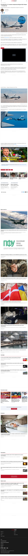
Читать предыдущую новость (4, 182)
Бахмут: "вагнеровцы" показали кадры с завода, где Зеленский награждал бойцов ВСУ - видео (15, 185)
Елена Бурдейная (6, 9)
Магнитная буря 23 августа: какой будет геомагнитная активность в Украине (12, 461)
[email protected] (7, 552)
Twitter (2, 165)
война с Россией (3, 169)
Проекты (2, 531)
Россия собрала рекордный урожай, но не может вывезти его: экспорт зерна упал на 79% (13, 350)
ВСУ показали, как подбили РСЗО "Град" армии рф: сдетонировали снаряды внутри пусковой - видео (5, 185)
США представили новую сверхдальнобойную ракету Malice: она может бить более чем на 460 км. (14, 230)
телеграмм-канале (20, 145)
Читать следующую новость (14, 182)
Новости (2, 533)
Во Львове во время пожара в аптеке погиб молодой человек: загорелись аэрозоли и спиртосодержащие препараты (13, 370)
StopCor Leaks (3, 481)
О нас (1, 539)
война (11, 169)
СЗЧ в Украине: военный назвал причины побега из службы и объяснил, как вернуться (14, 278)
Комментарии (4, 192)
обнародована (7, 37)
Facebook (25, 145)
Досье (1, 534)
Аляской (15, 144)
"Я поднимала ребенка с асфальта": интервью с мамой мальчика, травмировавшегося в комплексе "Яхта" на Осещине (14, 434)
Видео (15, 531)
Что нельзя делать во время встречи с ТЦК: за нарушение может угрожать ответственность (12, 455)
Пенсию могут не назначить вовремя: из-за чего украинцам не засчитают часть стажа (14, 254)
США (9, 169)
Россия (7, 169)
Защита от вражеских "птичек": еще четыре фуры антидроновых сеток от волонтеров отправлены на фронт (5, 400)
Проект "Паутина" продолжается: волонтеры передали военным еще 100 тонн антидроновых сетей (15, 400)
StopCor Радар (2, 536)
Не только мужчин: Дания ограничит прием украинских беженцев (11, 301)
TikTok (7, 165)
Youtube (25, 164)
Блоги (15, 533)
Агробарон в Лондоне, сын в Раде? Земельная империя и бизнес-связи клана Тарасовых (14, 496)
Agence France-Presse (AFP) (6, 168)
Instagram (4, 165)
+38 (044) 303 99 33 (14, 476)
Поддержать (14, 408)
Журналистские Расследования (5, 542)
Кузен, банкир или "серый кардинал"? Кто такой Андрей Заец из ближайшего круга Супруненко (13, 490)
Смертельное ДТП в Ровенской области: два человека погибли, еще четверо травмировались (12, 326)
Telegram (20, 164)
